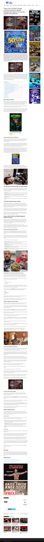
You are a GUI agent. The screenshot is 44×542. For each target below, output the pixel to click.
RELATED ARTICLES (6, 516)
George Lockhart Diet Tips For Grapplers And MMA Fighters (11, 459)
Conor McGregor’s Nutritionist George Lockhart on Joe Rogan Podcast (12, 460)
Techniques (29, 5)
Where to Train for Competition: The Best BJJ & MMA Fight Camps (9, 513)
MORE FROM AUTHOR (11, 516)
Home (5, 5)
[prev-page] (4, 534)
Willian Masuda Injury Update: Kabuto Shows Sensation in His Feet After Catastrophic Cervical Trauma (7, 524)
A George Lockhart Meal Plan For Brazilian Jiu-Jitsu (10, 462)
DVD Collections (20, 5)
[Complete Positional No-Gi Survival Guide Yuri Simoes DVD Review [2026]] (24, 528)
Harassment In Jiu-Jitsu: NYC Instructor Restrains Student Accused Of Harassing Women (15, 524)
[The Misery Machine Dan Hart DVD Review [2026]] (7, 528)
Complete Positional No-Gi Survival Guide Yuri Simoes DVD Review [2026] (23, 533)
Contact (37, 5)
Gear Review (25, 5)
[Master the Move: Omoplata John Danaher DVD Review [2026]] (24, 520)
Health (33, 5)
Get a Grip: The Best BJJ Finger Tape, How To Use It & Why (22, 513)
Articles (11, 5)
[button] (39, 5)
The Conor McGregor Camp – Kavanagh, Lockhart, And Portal (11, 461)
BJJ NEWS (8, 5)
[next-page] (5, 534)
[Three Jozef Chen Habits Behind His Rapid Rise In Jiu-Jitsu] (15, 528)
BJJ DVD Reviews (15, 5)
